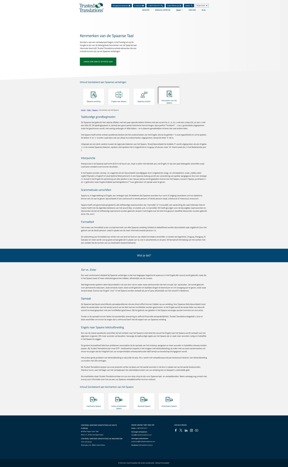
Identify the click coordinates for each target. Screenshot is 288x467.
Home (83, 110)
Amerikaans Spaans (169, 406)
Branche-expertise (162, 10)
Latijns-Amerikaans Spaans (118, 407)
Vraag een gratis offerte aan (98, 61)
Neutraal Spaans (144, 406)
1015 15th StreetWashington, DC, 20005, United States (93, 443)
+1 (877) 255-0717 (154, 5)
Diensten (145, 10)
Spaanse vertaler (144, 101)
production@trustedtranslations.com (143, 441)
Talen (178, 10)
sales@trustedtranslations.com (141, 435)
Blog (204, 10)
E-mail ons (138, 5)
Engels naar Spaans (118, 101)
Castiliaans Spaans (94, 406)
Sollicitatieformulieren (146, 445)
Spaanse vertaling (93, 101)
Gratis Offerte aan (173, 5)
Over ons (192, 10)
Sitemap (157, 463)
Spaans (95, 110)
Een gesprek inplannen (120, 5)
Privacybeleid (165, 463)
